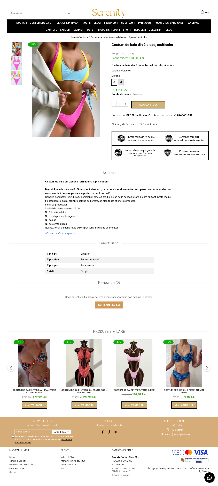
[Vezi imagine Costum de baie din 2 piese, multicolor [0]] (17, 49)
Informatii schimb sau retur (72, 461)
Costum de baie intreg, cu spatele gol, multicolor (84, 391)
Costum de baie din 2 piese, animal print (184, 391)
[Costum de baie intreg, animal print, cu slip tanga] (34, 363)
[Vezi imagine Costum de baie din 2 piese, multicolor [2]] (17, 78)
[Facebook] (103, 432)
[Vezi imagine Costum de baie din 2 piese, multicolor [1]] (17, 63)
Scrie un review (109, 304)
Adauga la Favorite (124, 124)
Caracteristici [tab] (109, 243)
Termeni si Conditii (17, 461)
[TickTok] (109, 432)
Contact (12, 472)
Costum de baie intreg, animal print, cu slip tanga (34, 391)
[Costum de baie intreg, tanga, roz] (134, 363)
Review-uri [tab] (109, 283)
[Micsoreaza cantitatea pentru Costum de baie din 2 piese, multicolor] (114, 104)
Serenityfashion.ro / (80, 37)
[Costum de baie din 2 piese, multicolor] (66, 89)
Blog (169, 29)
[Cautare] (69, 13)
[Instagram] (116, 432)
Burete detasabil (90, 259)
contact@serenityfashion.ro (177, 434)
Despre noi (14, 457)
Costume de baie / (100, 37)
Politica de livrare (16, 468)
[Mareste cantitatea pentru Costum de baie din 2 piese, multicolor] (125, 104)
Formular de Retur (68, 464)
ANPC (63, 468)
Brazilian (85, 253)
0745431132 (177, 430)
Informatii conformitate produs (60, 233)
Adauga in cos (148, 104)
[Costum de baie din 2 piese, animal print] (184, 363)
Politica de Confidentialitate (21, 464)
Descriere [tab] (109, 173)
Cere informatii (150, 124)
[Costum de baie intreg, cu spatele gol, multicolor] (84, 363)
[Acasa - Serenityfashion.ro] (109, 13)
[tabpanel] (66, 89)
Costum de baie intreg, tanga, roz (134, 390)
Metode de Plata (67, 457)
